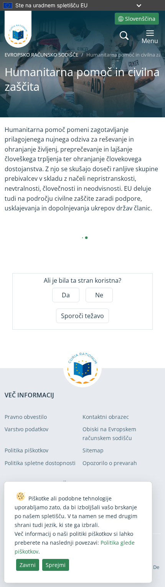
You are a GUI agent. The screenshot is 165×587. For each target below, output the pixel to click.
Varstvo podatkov (26, 429)
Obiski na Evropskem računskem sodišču (109, 433)
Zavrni (28, 565)
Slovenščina (140, 18)
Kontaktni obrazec (105, 416)
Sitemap (93, 450)
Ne (99, 295)
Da (66, 295)
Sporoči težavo (82, 316)
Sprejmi (56, 565)
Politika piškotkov (26, 450)
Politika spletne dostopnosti (40, 463)
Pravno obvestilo (26, 416)
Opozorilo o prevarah (109, 463)
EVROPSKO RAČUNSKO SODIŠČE (41, 54)
